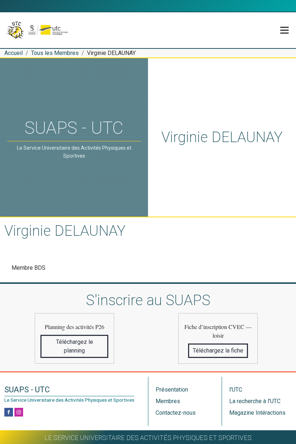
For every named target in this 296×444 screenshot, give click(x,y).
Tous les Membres (55, 53)
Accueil (13, 53)
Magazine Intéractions (257, 412)
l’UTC (235, 389)
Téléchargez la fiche (218, 350)
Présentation (172, 389)
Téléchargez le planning (74, 346)
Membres (168, 401)
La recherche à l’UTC (254, 401)
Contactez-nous (176, 412)
